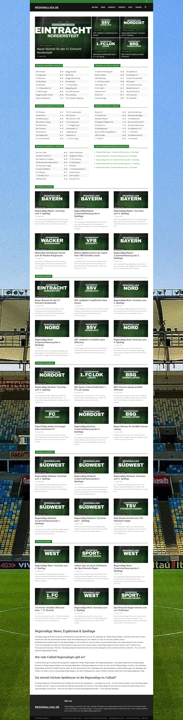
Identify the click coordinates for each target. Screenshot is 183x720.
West (130, 7)
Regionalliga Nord (119, 296)
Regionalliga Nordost (128, 30)
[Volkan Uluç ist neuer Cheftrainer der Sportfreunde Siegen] (91, 554)
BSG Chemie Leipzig (127, 51)
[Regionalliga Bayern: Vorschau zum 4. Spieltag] (131, 199)
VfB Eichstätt (78, 249)
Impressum (144, 718)
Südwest (121, 7)
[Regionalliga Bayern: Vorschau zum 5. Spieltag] (52, 199)
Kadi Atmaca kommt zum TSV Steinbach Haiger (128, 519)
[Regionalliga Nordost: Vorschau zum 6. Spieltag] (134, 27)
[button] (145, 7)
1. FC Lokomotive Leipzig (100, 51)
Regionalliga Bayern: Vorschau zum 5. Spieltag (50, 212)
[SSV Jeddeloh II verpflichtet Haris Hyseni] (106, 27)
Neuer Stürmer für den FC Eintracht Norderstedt (47, 301)
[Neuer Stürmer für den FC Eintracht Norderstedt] (63, 41)
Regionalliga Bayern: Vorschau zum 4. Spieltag (129, 212)
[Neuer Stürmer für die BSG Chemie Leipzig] (131, 415)
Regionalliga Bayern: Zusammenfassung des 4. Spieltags (117, 152)
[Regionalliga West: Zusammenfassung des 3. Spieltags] (131, 554)
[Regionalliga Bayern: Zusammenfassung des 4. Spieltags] (91, 199)
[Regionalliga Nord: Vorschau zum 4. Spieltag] (131, 328)
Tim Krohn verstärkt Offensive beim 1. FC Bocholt (49, 609)
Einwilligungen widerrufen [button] (116, 718)
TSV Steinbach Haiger (119, 514)
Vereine (138, 7)
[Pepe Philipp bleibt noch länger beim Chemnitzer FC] (52, 415)
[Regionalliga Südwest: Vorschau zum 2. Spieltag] (131, 465)
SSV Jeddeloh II (98, 30)
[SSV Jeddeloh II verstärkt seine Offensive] (91, 328)
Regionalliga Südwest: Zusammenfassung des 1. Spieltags (48, 521)
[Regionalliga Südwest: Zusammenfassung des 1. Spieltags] (52, 507)
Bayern (95, 7)
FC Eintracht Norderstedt (45, 45)
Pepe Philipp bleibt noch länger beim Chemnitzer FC (50, 427)
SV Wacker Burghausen (41, 249)
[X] (146, 1)
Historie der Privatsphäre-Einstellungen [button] (95, 718)
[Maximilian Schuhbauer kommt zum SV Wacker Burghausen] (52, 241)
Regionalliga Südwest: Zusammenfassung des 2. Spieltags (118, 164)
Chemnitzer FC (39, 423)
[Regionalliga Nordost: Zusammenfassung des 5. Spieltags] (91, 415)
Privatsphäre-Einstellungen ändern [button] (71, 718)
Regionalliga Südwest (41, 472)
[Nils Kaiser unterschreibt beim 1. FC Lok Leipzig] (106, 48)
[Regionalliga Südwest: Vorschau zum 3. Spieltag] (52, 465)
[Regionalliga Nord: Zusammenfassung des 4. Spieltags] (52, 328)
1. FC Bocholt (39, 604)
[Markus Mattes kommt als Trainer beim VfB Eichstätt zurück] (91, 241)
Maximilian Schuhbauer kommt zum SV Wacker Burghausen (50, 254)
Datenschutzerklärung (132, 718)
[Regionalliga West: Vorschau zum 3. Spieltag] (91, 596)
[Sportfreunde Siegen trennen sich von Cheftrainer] (131, 596)
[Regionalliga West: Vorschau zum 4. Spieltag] (52, 554)
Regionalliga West (40, 562)
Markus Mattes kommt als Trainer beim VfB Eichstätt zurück (90, 254)
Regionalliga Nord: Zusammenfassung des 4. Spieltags (116, 156)
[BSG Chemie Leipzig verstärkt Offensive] (134, 48)
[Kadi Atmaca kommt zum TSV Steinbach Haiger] (131, 507)
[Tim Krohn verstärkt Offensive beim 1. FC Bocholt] (52, 596)
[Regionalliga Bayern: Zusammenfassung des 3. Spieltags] (131, 241)
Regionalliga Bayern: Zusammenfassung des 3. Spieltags (127, 255)
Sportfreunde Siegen (80, 562)
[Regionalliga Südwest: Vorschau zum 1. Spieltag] (91, 507)
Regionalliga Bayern (41, 207)
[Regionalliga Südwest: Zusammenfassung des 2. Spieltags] (91, 465)
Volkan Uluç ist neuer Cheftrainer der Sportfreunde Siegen (90, 567)
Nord (103, 7)
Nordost (111, 7)
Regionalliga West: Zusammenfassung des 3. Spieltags (116, 167)
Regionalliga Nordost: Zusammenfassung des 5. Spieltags (117, 160)
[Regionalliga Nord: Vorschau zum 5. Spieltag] (131, 289)
